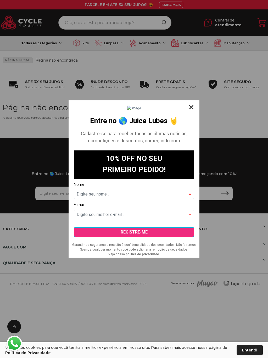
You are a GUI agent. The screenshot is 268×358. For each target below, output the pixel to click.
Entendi (249, 350)
